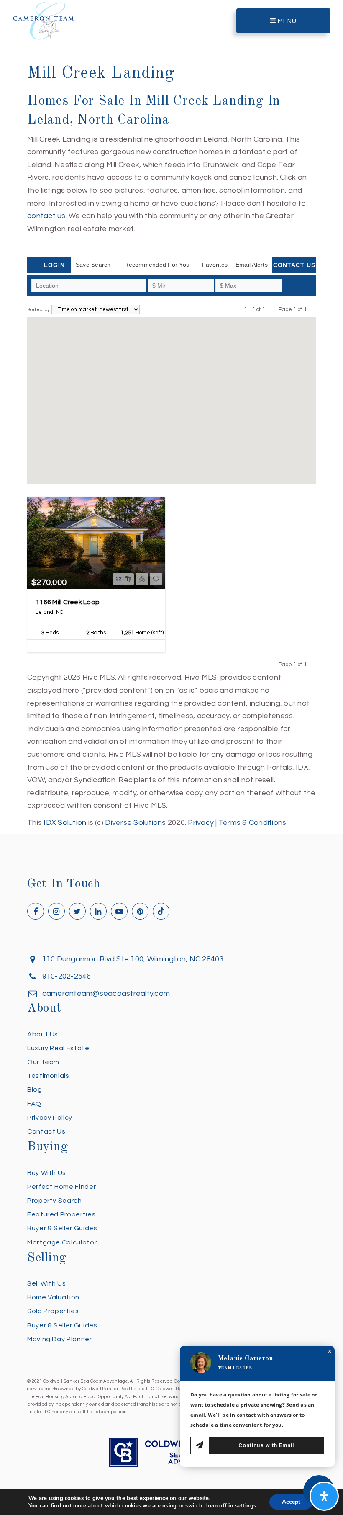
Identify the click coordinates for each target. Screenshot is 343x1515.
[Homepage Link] (43, 20)
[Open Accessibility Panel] (324, 1496)
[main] (171, 415)
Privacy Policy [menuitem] (49, 1117)
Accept (291, 1502)
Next (312, 309)
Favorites (215, 264)
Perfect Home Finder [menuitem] (61, 1186)
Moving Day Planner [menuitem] (59, 1339)
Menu (286, 21)
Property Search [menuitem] (54, 1200)
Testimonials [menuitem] (48, 1075)
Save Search (93, 264)
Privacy (201, 823)
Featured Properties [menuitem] (61, 1214)
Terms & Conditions (253, 823)
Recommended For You (156, 264)
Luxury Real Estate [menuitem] (58, 1048)
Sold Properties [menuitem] (53, 1311)
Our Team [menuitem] (43, 1062)
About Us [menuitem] (42, 1034)
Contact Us (294, 265)
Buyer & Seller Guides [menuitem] (62, 1228)
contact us (46, 216)
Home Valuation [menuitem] (53, 1297)
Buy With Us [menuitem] (46, 1173)
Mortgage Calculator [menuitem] (62, 1242)
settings (245, 1506)
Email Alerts (251, 264)
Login (54, 265)
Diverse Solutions (135, 823)
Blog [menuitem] (34, 1089)
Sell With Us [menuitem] (46, 1283)
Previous (273, 309)
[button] (171, 395)
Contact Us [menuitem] (46, 1131)
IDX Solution (65, 823)
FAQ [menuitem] (34, 1103)
